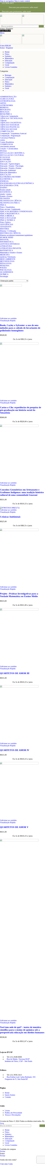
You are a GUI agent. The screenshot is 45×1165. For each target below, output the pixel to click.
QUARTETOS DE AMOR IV (14, 750)
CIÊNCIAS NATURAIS (9, 125)
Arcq (2, 1123)
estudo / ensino (5, 194)
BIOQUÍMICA (6, 114)
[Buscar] (41, 26)
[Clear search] (37, 26)
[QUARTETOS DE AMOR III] (19, 610)
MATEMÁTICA (6, 250)
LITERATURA (6, 246)
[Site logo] (11, 24)
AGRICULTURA (7, 99)
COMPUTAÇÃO (7, 131)
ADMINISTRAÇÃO (8, 97)
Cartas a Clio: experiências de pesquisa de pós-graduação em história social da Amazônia (20, 410)
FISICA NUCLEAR (8, 218)
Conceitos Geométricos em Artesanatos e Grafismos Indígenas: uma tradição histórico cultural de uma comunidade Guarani (22, 492)
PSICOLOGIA (6, 270)
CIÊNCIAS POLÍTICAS (9, 127)
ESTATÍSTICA (6, 192)
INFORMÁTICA (7, 242)
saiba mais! (34, 7)
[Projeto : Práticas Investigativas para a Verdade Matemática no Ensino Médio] (19, 530)
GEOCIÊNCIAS (6, 224)
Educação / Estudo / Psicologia (11, 166)
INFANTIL (4, 240)
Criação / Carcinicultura (9, 149)
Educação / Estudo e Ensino (10, 168)
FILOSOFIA (5, 198)
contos (2, 140)
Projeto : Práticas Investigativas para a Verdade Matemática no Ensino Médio (19, 595)
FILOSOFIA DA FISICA (10, 203)
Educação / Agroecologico (10, 164)
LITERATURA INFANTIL (10, 248)
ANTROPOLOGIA (7, 101)
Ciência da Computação (9, 116)
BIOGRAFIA (5, 110)
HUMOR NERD (6, 237)
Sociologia (4, 276)
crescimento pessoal (7, 146)
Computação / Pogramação (10, 136)
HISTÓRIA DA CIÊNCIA (10, 233)
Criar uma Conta (6, 1164)
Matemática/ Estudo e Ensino (11, 253)
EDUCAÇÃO (5, 162)
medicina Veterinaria (7, 257)
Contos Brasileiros (7, 142)
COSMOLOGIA (6, 144)
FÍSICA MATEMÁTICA (9, 214)
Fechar (2, 1151)
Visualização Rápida (7, 321)
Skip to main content (22, 1)
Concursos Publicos (7, 138)
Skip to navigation (7, 1)
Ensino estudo (5, 190)
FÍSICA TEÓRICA (7, 220)
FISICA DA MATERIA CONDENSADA (16, 211)
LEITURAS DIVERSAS (10, 244)
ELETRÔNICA (6, 179)
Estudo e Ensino (6, 196)
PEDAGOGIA (6, 263)
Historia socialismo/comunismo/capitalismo (16, 235)
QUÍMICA (4, 274)
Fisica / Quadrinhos (7, 207)
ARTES (3, 103)
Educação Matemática (8, 172)
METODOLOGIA (7, 261)
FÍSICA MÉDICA (7, 216)
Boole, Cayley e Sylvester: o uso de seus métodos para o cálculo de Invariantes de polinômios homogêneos (20, 328)
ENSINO (3, 188)
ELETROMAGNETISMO (10, 177)
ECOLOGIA (5, 157)
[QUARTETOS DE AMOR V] (19, 764)
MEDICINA (5, 255)
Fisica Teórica (5, 222)
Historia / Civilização (8, 231)
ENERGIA (4, 181)
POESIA (3, 268)
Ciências (3, 120)
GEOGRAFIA (5, 227)
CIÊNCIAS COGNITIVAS (10, 123)
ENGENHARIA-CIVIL (9, 185)
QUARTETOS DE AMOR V (14, 827)
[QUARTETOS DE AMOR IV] (19, 687)
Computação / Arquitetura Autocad (13, 133)
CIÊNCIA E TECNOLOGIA (11, 118)
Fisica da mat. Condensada (10, 209)
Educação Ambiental (8, 170)
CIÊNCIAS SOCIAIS (8, 129)
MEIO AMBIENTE (7, 259)
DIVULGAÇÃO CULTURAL (12, 155)
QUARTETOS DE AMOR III (14, 673)
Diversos (3, 151)
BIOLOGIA (4, 112)
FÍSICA (3, 205)
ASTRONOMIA (6, 105)
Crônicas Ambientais (10, 516)
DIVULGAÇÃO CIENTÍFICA (12, 153)
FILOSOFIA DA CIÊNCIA (10, 201)
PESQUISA (4, 266)
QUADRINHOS (6, 272)
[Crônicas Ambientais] (9, 508)
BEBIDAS (4, 107)
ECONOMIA (5, 159)
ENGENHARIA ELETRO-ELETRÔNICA (17, 183)
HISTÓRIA (4, 229)
